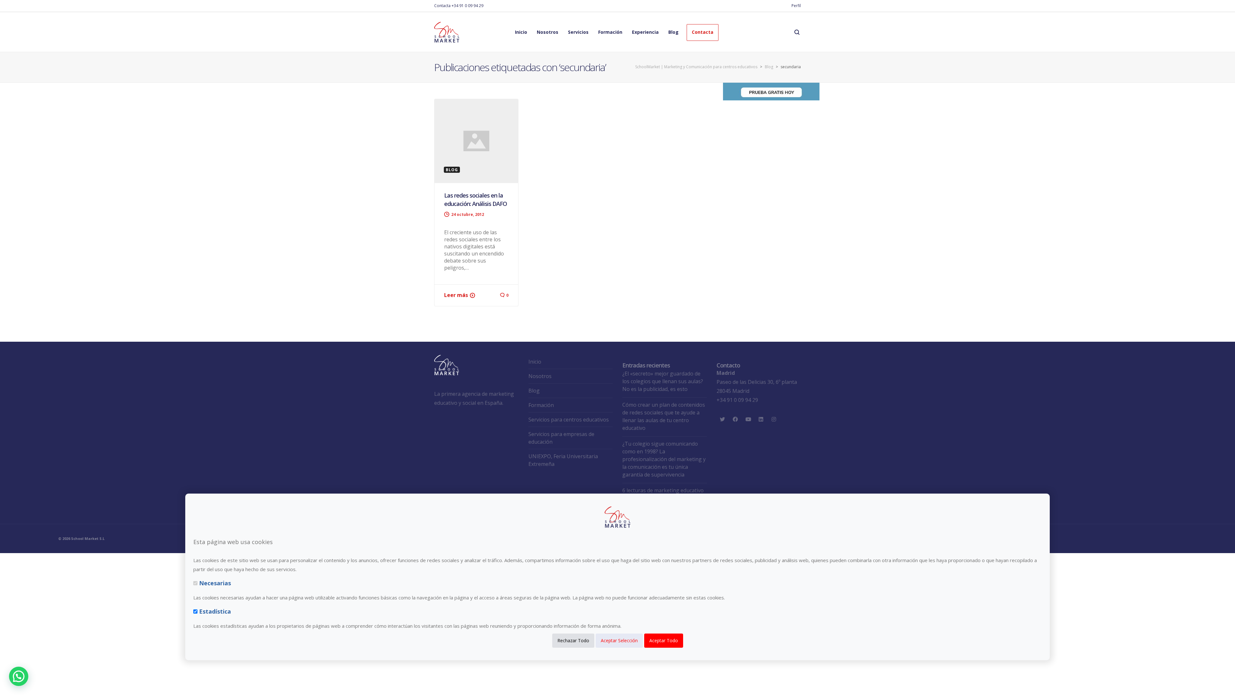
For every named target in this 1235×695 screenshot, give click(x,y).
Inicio (534, 361)
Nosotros (540, 376)
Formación (541, 405)
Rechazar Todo (573, 640)
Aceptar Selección (619, 640)
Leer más (456, 295)
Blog (534, 390)
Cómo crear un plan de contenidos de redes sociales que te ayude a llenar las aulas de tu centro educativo (663, 416)
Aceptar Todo (663, 640)
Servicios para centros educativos (568, 419)
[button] (18, 676)
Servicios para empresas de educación (561, 438)
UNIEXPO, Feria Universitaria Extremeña (563, 460)
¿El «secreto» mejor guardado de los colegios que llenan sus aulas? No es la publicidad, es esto (662, 381)
